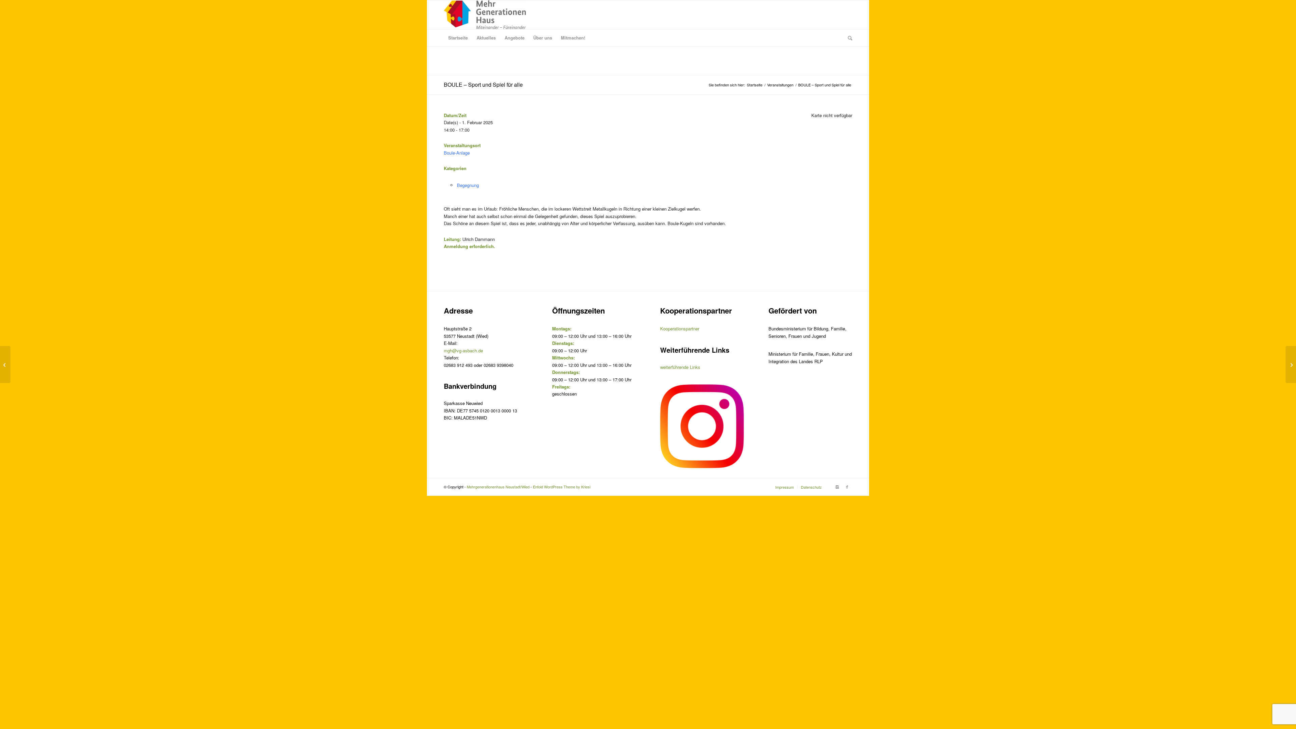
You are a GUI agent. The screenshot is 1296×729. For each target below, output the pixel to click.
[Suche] (847, 37)
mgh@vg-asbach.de (463, 350)
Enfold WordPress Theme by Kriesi (561, 486)
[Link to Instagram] (837, 487)
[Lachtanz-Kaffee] (5, 364)
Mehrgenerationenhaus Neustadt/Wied (498, 486)
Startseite (754, 84)
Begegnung (468, 185)
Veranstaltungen (780, 84)
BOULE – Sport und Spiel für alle (483, 84)
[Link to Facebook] (847, 487)
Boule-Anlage (457, 153)
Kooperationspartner (679, 328)
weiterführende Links (680, 367)
